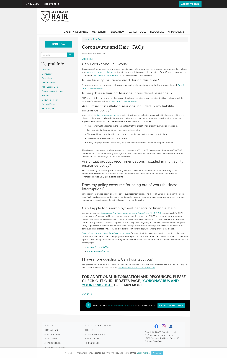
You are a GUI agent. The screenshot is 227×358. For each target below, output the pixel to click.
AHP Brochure (49, 82)
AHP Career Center (51, 87)
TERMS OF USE (92, 343)
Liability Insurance (76, 31)
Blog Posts (98, 39)
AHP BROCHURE (53, 343)
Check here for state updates (123, 101)
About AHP (47, 69)
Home (87, 39)
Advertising (47, 78)
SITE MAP (89, 330)
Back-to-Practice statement (106, 75)
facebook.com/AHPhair (98, 247)
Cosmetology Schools (52, 91)
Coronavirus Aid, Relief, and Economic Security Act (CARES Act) (130, 213)
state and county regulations (100, 72)
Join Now (58, 44)
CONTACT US (51, 330)
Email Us (34, 4)
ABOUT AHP (50, 325)
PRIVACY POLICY (93, 338)
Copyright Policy (50, 100)
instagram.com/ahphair (98, 251)
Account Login (190, 4)
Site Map (46, 95)
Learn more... (143, 353)
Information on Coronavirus (121, 305)
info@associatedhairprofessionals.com (136, 267)
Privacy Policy (48, 104)
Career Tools (137, 31)
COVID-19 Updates (171, 305)
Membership (99, 31)
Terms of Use (48, 108)
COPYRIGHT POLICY (95, 334)
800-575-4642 (51, 4)
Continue (157, 353)
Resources (157, 31)
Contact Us (47, 74)
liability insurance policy (108, 115)
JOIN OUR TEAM (53, 334)
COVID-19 (87, 294)
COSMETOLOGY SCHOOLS (98, 325)
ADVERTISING (51, 338)
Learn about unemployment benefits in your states (106, 233)
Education (118, 31)
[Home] (56, 16)
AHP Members (176, 31)
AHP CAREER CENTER (55, 347)
